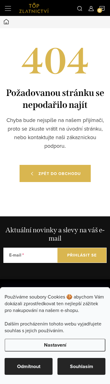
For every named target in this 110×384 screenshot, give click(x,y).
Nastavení (55, 344)
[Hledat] (79, 8)
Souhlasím (81, 366)
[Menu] (8, 8)
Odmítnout (28, 366)
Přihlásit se (82, 255)
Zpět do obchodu (59, 174)
